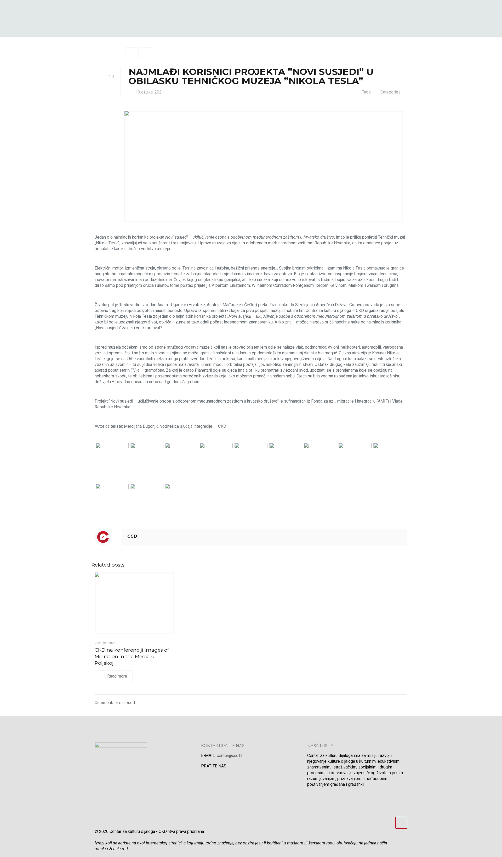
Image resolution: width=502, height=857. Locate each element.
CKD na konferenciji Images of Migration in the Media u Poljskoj (132, 656)
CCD (132, 536)
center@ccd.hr (230, 755)
